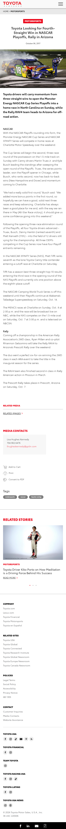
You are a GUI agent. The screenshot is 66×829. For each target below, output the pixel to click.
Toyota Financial (11, 616)
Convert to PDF (16, 479)
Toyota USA (9, 640)
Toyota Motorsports (13, 621)
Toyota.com (9, 608)
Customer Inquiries (13, 711)
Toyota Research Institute (16, 652)
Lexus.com (8, 612)
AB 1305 (7, 696)
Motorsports (18, 11)
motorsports (10, 497)
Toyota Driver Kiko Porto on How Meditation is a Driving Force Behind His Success (31, 571)
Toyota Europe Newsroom (16, 661)
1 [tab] (30, 584)
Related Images (12, 413)
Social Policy (9, 684)
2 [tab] (33, 584)
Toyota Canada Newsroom (16, 665)
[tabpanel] (33, 553)
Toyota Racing (36, 497)
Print (11, 472)
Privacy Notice (10, 692)
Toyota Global (10, 644)
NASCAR (23, 497)
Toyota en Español (12, 625)
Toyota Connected (12, 648)
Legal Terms (9, 680)
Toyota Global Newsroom (16, 656)
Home (6, 11)
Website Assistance (13, 719)
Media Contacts (11, 715)
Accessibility (9, 688)
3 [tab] (36, 584)
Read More (9, 577)
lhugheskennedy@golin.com (21, 446)
